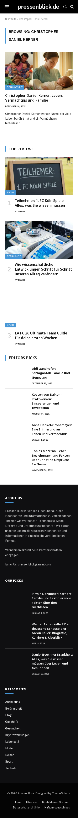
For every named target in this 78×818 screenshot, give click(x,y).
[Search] (71, 6)
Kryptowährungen (17, 735)
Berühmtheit (15, 87)
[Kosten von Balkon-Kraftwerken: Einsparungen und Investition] (16, 400)
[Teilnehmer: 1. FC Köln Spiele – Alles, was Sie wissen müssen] (39, 176)
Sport (10, 192)
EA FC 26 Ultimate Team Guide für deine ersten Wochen (41, 335)
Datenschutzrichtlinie (26, 807)
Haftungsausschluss (57, 807)
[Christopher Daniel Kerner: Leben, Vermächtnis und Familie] (39, 71)
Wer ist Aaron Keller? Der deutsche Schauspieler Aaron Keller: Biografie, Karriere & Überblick (51, 630)
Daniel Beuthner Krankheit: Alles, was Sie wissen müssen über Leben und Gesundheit (52, 661)
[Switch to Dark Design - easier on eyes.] (65, 7)
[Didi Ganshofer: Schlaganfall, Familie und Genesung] (16, 374)
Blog (8, 715)
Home (17, 802)
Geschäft (11, 721)
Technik (10, 768)
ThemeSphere (61, 793)
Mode (9, 748)
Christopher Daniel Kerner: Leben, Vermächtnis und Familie (34, 98)
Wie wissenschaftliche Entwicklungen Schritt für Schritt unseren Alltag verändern (43, 269)
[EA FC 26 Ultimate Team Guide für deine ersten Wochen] (39, 308)
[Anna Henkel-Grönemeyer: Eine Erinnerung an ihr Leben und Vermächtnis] (16, 430)
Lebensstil (12, 741)
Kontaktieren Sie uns (55, 802)
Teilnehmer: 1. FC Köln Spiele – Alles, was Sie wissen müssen (40, 203)
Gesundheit (14, 256)
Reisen (9, 755)
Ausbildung (12, 702)
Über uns (31, 802)
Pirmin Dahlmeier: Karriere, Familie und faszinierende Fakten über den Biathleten (52, 600)
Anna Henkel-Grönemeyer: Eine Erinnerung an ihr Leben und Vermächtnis (52, 429)
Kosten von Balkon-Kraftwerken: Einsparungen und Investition (47, 401)
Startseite (10, 19)
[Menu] (7, 6)
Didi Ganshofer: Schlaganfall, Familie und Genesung (51, 372)
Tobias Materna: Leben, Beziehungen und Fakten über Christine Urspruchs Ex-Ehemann (51, 457)
